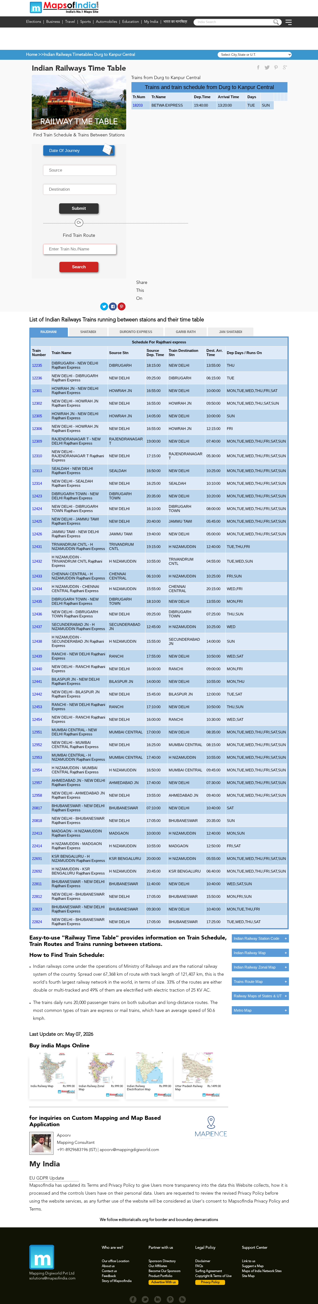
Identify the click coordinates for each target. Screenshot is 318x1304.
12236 (37, 378)
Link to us (248, 1261)
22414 (37, 846)
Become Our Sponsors (165, 1271)
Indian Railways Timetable (67, 55)
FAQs (199, 1266)
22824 (37, 922)
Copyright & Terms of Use (213, 1276)
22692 (37, 871)
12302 (37, 403)
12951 (37, 732)
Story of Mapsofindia (117, 1281)
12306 (37, 428)
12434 (37, 589)
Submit (79, 208)
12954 (37, 770)
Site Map (248, 1276)
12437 (37, 627)
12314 (37, 483)
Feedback (109, 1276)
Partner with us (161, 1248)
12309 (37, 441)
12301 (37, 391)
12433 (37, 576)
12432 (37, 561)
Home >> (35, 55)
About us (108, 1266)
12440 (37, 669)
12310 (37, 456)
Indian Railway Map (250, 953)
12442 (37, 694)
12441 (37, 681)
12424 (37, 509)
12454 (37, 719)
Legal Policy (205, 1248)
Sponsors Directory (162, 1261)
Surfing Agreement (208, 1271)
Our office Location (115, 1261)
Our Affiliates (158, 1266)
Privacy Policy (210, 1282)
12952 (37, 745)
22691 (37, 858)
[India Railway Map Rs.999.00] (53, 1082)
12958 (37, 795)
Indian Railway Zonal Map (255, 967)
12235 (37, 365)
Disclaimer (202, 1261)
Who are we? (112, 1248)
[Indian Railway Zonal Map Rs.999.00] (102, 1082)
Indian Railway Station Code (256, 938)
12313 (37, 471)
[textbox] (80, 170)
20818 (37, 821)
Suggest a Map (253, 1266)
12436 (37, 614)
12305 (37, 416)
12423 (37, 496)
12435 (37, 601)
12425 (37, 521)
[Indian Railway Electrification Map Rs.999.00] (150, 1082)
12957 (37, 783)
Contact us (109, 1271)
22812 (37, 896)
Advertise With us (163, 1282)
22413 (37, 833)
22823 (37, 909)
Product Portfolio (160, 1276)
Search (79, 267)
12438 (37, 641)
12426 (37, 534)
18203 (138, 105)
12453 (37, 707)
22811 (37, 884)
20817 (37, 808)
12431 (37, 547)
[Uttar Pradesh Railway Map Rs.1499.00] (197, 1082)
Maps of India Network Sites (262, 1271)
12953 (37, 757)
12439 (37, 656)
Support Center (254, 1248)
